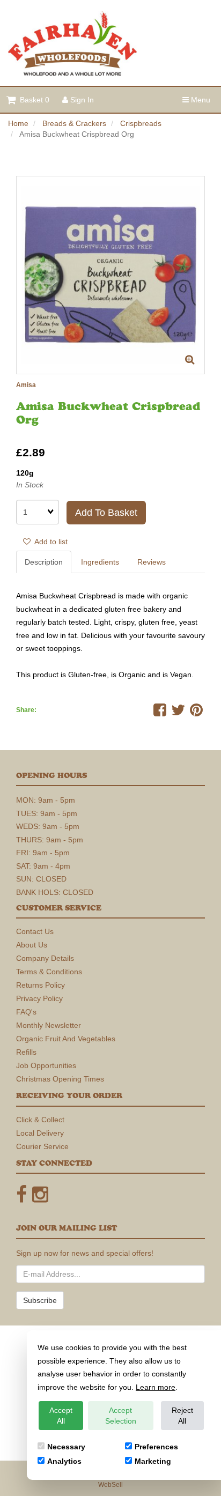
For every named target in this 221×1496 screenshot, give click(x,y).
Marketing (153, 1461)
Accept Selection (120, 1415)
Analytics (64, 1461)
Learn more (155, 1387)
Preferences (156, 1446)
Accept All (60, 1415)
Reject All (182, 1415)
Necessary (66, 1446)
